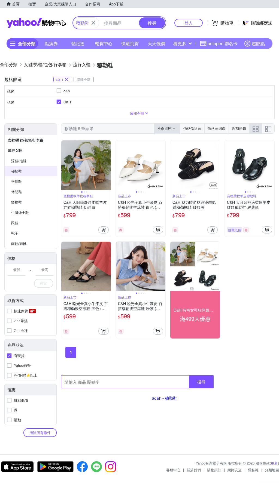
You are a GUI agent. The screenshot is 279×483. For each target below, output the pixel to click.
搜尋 (201, 381)
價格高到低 (216, 128)
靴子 (14, 233)
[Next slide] (107, 165)
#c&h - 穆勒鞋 (164, 398)
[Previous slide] (64, 165)
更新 (274, 463)
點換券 (51, 43)
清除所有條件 (40, 432)
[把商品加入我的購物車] (103, 229)
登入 (188, 23)
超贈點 (258, 43)
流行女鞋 (15, 150)
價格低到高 (192, 128)
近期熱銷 (239, 128)
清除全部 (83, 79)
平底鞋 (16, 181)
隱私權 (253, 469)
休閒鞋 (16, 191)
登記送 (77, 43)
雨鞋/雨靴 (18, 243)
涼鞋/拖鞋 (18, 160)
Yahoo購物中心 (36, 22)
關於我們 (194, 469)
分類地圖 (272, 469)
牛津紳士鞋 (20, 212)
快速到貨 (130, 43)
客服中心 (173, 469)
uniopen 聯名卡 (223, 43)
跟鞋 (14, 222)
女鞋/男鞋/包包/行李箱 (25, 140)
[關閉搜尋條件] (93, 23)
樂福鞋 (16, 202)
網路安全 (235, 469)
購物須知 (214, 469)
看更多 (179, 43)
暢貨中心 (104, 43)
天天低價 (156, 43)
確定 (43, 283)
